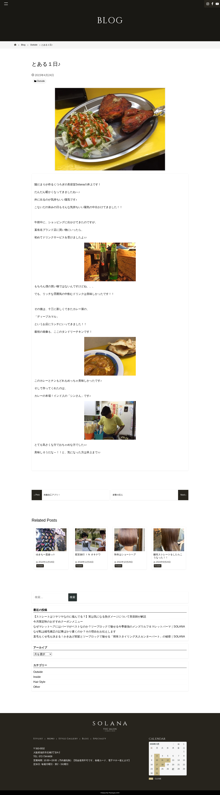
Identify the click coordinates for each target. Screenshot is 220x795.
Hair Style (39, 681)
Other (36, 686)
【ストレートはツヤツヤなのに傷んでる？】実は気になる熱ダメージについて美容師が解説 (89, 616)
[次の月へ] (184, 744)
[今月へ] (178, 744)
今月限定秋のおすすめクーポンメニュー (58, 621)
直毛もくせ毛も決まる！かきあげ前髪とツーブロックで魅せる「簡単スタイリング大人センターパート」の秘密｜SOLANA (109, 636)
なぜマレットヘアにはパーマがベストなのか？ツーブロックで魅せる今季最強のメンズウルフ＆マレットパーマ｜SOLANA (109, 626)
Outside (38, 671)
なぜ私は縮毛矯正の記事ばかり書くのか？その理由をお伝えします (74, 631)
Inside (37, 676)
